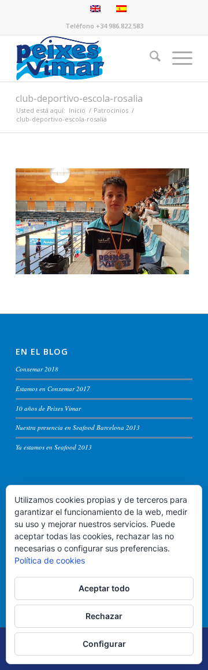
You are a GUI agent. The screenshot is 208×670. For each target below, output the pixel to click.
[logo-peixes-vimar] (86, 58)
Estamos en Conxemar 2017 (53, 388)
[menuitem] (149, 58)
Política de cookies (49, 560)
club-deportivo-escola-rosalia (79, 98)
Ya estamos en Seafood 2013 (54, 447)
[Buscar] (149, 58)
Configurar (104, 644)
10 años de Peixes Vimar (48, 408)
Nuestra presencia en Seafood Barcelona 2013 (78, 427)
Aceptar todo (104, 588)
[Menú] (176, 58)
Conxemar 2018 (37, 369)
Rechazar (104, 616)
